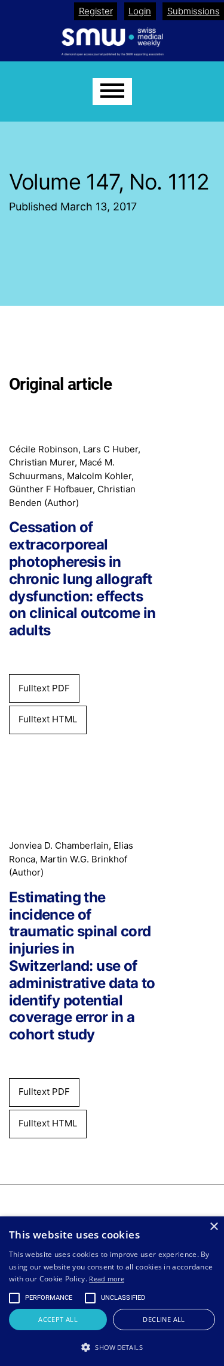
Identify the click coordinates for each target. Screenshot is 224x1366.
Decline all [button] (164, 1319)
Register (96, 11)
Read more (106, 1278)
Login (139, 11)
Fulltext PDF (44, 688)
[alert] (112, 1291)
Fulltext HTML (48, 719)
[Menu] (112, 91)
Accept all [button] (58, 1319)
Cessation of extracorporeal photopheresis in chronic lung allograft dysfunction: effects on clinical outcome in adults (82, 579)
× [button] (213, 1226)
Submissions (193, 11)
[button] (112, 1347)
